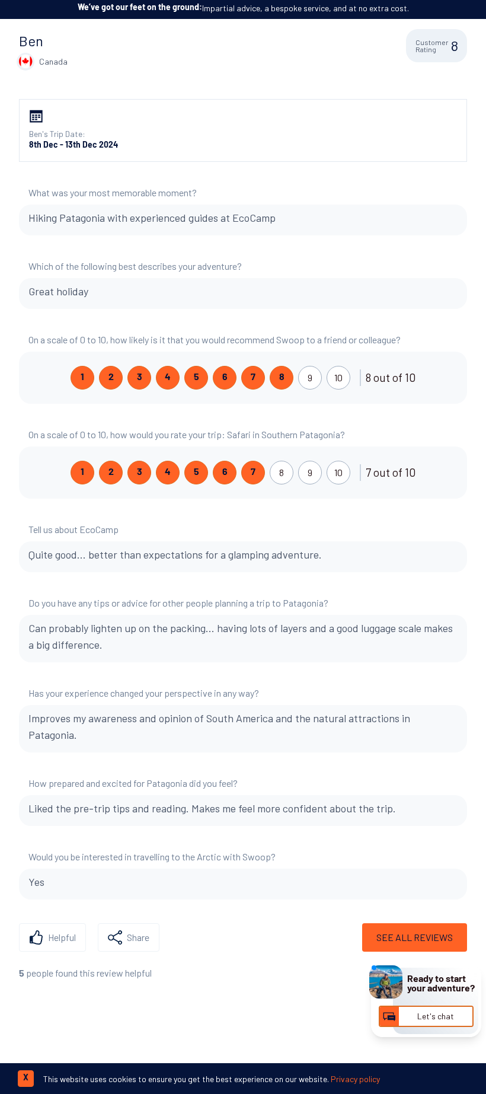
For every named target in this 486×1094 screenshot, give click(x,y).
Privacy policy (355, 1079)
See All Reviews (414, 937)
